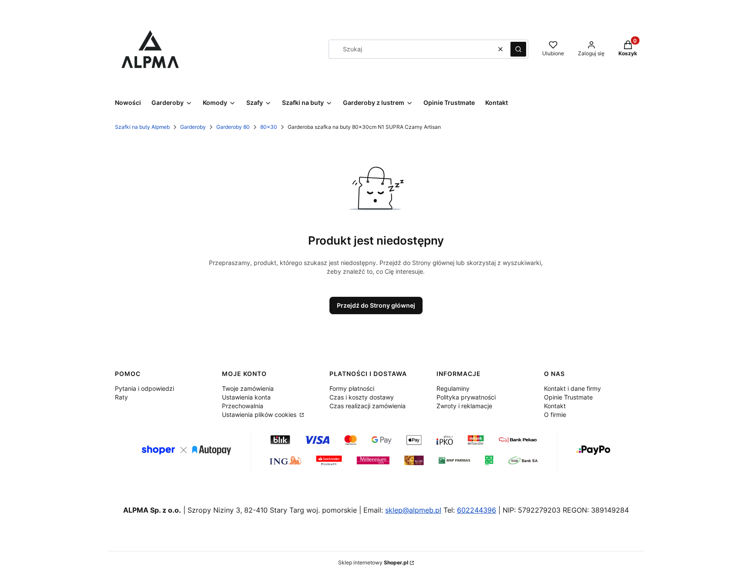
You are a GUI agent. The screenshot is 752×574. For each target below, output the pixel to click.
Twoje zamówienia (248, 388)
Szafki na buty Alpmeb (142, 127)
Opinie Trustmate (568, 397)
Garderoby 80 (233, 127)
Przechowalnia (242, 406)
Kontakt (555, 406)
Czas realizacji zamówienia (367, 406)
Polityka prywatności (466, 397)
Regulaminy (453, 388)
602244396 (476, 510)
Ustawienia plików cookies (260, 414)
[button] (518, 49)
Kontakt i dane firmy (572, 388)
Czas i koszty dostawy (361, 397)
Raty (121, 397)
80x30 (268, 127)
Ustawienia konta (246, 397)
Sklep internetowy (373, 562)
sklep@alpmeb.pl (413, 510)
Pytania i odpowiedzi (144, 388)
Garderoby (193, 127)
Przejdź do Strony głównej (376, 305)
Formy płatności (351, 388)
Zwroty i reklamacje (464, 406)
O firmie (555, 414)
